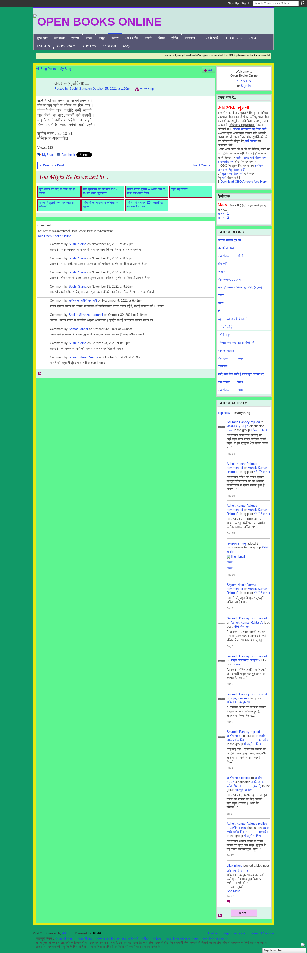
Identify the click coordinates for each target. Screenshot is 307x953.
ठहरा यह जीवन (179, 189)
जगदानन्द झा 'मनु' (236, 543)
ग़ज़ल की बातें (84, 938)
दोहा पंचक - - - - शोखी (230, 256)
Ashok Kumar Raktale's (247, 622)
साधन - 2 (223, 217)
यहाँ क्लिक (251, 141)
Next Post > (201, 165)
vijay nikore (234, 865)
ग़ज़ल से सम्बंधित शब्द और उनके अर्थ (117, 938)
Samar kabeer (78, 329)
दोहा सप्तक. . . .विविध (230, 382)
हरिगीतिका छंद (226, 248)
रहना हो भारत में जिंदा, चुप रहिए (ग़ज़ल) (240, 287)
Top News (224, 413)
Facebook (68, 155)
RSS (40, 374)
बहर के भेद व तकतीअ (215, 938)
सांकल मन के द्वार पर (229, 240)
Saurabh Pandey (238, 422)
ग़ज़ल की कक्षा (64, 938)
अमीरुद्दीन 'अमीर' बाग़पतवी (83, 300)
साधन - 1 (223, 213)
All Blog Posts (46, 69)
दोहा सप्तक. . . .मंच (229, 279)
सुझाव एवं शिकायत (232, 173)
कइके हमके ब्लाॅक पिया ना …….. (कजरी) (247, 738)
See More (233, 891)
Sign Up (233, 3)
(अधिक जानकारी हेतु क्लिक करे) (240, 167)
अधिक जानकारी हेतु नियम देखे (249, 129)
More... (244, 913)
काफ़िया (157, 938)
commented (235, 468)
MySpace (48, 155)
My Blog (65, 69)
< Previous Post (52, 165)
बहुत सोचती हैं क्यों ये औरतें (232, 319)
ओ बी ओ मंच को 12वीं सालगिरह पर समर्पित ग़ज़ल (145, 204)
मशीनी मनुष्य (224, 335)
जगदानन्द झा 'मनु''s (237, 426)
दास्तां (221, 295)
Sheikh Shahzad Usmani (86, 315)
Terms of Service (262, 933)
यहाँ (224, 177)
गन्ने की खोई (225, 327)
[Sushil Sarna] (44, 93)
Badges (213, 933)
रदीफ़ (145, 938)
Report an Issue (234, 933)
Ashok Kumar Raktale (242, 463)
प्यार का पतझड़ (226, 350)
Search (302, 3)
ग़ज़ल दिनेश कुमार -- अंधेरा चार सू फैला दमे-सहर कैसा (146, 191)
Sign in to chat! (273, 950)
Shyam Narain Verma (83, 357)
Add (210, 70)
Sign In (245, 3)
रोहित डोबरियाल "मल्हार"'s (245, 660)
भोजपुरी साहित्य (252, 744)
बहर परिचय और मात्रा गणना (182, 938)
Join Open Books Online (54, 236)
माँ (219, 311)
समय (220, 303)
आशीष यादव (233, 778)
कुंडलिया (222, 366)
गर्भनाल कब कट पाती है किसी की (236, 342)
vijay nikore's (240, 698)
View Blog (147, 89)
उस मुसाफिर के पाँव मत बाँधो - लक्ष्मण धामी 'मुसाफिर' (100, 191)
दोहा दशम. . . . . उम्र (230, 358)
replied (255, 422)
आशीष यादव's (234, 736)
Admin (66, 933)
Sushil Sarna (78, 88)
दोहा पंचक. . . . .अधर (230, 390)
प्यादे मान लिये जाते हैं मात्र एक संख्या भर (241, 374)
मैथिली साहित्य (259, 430)
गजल (230, 430)
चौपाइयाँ (222, 263)
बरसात (221, 271)
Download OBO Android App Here (243, 181)
